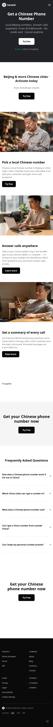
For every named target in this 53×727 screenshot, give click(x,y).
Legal (4, 687)
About (31, 656)
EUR (18, 713)
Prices (4, 661)
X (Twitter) (33, 683)
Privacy (5, 683)
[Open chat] (47, 721)
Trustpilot (6, 383)
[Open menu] (49, 5)
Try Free (26, 430)
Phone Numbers (9, 656)
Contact (32, 670)
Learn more (12, 270)
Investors (33, 666)
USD (12, 713)
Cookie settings (8, 697)
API (3, 666)
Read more (12, 354)
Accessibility (7, 692)
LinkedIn (33, 687)
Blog (31, 661)
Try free (26, 41)
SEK (23, 713)
